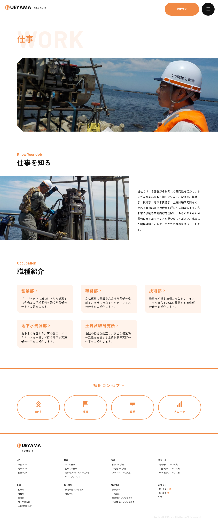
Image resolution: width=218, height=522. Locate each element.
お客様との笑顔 (119, 468)
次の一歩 (162, 459)
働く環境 (68, 484)
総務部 (21, 493)
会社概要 (162, 493)
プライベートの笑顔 (121, 472)
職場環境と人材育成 (74, 489)
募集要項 (116, 489)
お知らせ (162, 484)
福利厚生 (69, 493)
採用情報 (115, 484)
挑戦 (66, 459)
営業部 (21, 489)
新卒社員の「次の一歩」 (170, 472)
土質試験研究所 (25, 505)
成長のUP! (22, 464)
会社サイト (163, 488)
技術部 (21, 497)
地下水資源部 (24, 501)
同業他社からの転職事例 (123, 501)
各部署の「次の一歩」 (169, 464)
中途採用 (116, 493)
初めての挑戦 (71, 468)
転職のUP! (22, 472)
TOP (160, 497)
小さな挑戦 (70, 464)
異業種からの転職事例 (122, 497)
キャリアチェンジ (73, 476)
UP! (18, 459)
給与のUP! (22, 468)
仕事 (19, 484)
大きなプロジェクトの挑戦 (77, 472)
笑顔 (113, 459)
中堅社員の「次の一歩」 (170, 468)
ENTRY (182, 9)
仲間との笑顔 (118, 464)
